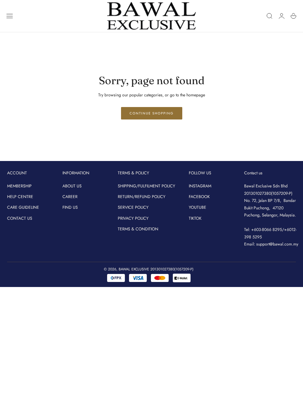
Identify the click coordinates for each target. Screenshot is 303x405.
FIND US (70, 207)
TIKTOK (195, 218)
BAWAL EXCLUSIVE (134, 269)
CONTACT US (19, 218)
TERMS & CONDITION (138, 229)
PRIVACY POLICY (133, 218)
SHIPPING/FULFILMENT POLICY (146, 186)
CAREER (70, 197)
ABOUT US (72, 186)
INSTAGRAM (200, 186)
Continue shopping (152, 113)
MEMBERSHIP (19, 186)
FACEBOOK (199, 197)
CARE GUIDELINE (23, 207)
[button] (9, 16)
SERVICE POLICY (133, 207)
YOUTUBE (197, 207)
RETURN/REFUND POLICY (141, 197)
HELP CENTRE (20, 197)
